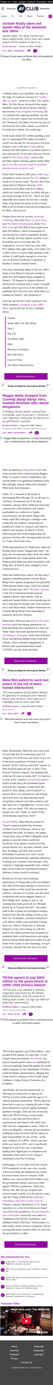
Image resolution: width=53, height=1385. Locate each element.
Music (30, 16)
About (14, 1346)
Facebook (14, 1354)
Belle (39, 185)
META (16, 714)
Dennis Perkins (11, 425)
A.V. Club (12, 1)
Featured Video (10, 1303)
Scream (32, 146)
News (10, 51)
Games (40, 16)
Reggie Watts (20, 433)
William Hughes (11, 706)
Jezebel (22, 1)
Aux (4, 51)
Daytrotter (41, 1)
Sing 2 (46, 174)
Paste (3, 1)
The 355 (34, 177)
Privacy (14, 1358)
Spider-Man (19, 51)
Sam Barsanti (10, 46)
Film (20, 16)
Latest (4, 16)
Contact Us (26, 1362)
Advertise (14, 1350)
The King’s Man (20, 157)
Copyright (38, 1354)
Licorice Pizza (39, 220)
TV (12, 16)
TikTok (17, 1014)
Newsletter (45, 8)
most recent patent (38, 779)
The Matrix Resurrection (19, 223)
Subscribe (11, 8)
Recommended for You (15, 1256)
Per (10, 821)
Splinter (31, 1)
